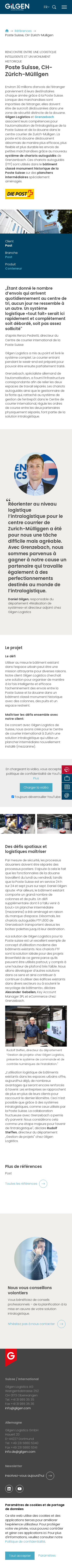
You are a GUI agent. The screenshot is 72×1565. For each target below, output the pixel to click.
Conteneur (13, 268)
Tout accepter (20, 1556)
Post (8, 257)
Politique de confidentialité (25, 1541)
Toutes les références (21, 1183)
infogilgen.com (18, 1408)
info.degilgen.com (20, 1451)
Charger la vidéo (36, 787)
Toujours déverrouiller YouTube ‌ (38, 797)
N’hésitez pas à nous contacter (31, 1324)
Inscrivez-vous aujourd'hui (24, 1475)
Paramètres (47, 1556)
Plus (36, 778)
